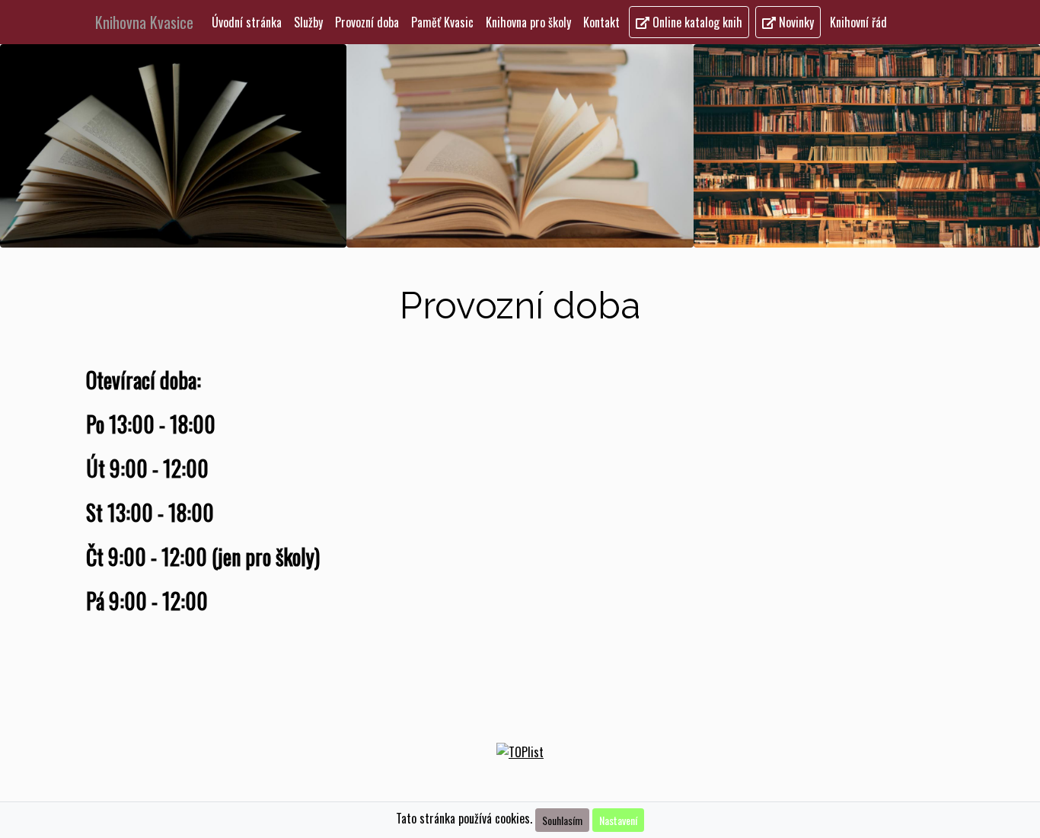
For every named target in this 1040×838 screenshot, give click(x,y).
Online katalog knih (695, 22)
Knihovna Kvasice (144, 22)
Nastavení (618, 820)
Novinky (795, 22)
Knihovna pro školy (528, 22)
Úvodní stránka (247, 22)
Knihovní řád (858, 22)
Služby (308, 22)
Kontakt (601, 22)
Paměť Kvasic (442, 22)
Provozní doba (370, 21)
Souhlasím (562, 820)
